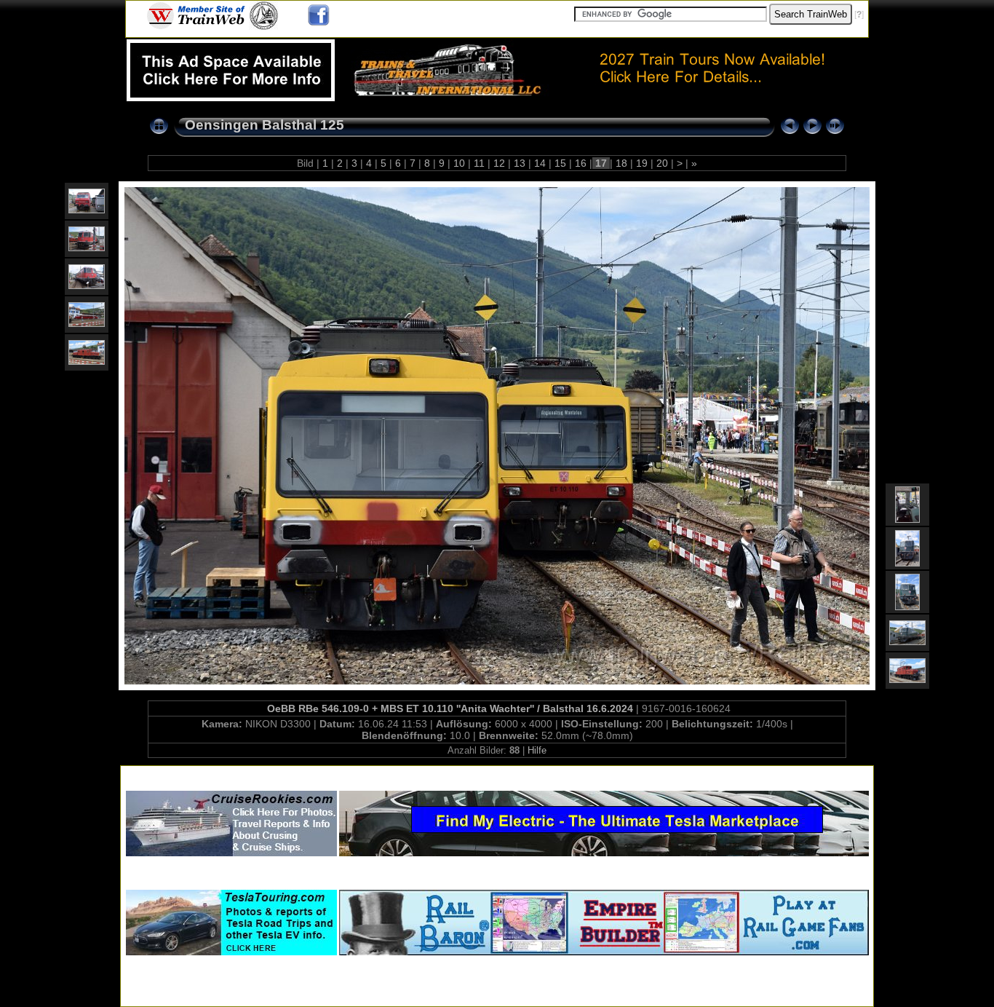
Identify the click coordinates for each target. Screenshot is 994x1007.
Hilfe (537, 750)
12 (499, 163)
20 (662, 163)
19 (642, 163)
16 (580, 163)
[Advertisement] (497, 775)
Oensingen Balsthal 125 (264, 125)
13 (519, 163)
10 (459, 163)
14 (540, 163)
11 (479, 163)
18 (621, 163)
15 (560, 163)
